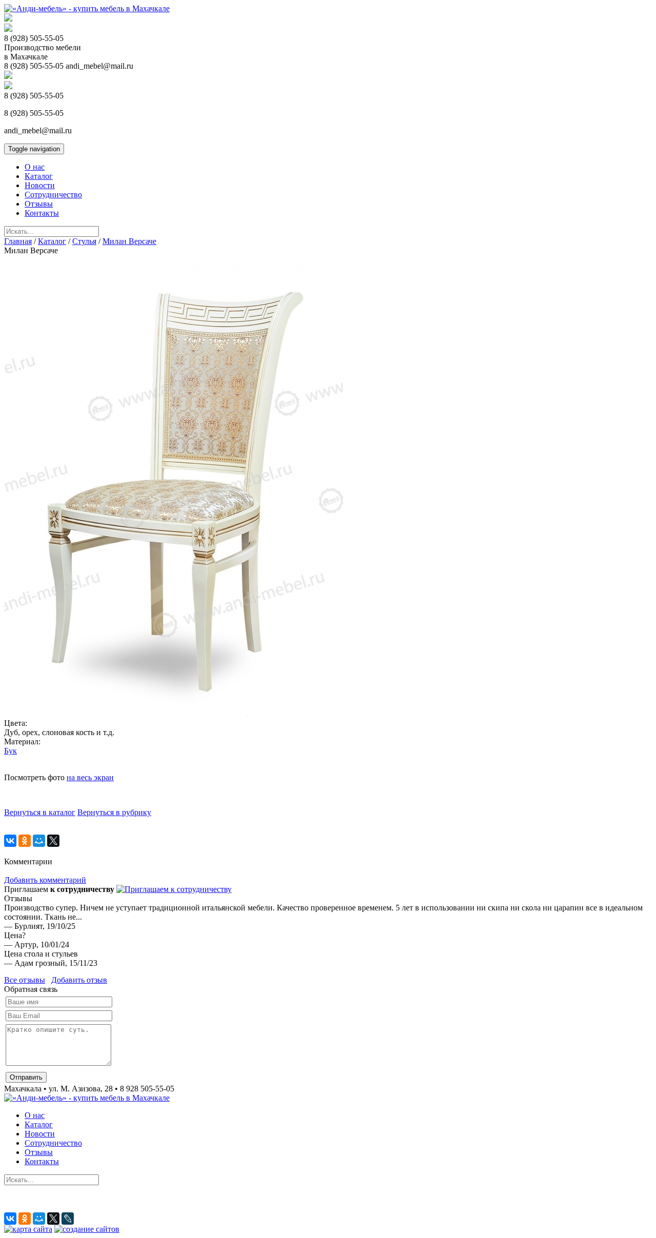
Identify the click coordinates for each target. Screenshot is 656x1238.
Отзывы (39, 203)
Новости (40, 185)
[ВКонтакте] (10, 841)
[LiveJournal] (67, 1218)
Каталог (39, 176)
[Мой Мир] (39, 841)
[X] (53, 841)
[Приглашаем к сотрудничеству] (174, 889)
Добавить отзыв (79, 980)
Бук (10, 750)
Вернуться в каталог (39, 812)
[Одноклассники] (24, 841)
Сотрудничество (53, 194)
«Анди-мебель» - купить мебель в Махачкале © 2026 (96, 1207)
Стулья (84, 241)
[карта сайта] (28, 1229)
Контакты (42, 213)
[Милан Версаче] (173, 713)
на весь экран (90, 777)
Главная (18, 241)
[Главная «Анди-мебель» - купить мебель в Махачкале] (87, 8)
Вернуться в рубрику (114, 812)
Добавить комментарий (45, 880)
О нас (35, 167)
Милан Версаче (129, 241)
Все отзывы (24, 980)
